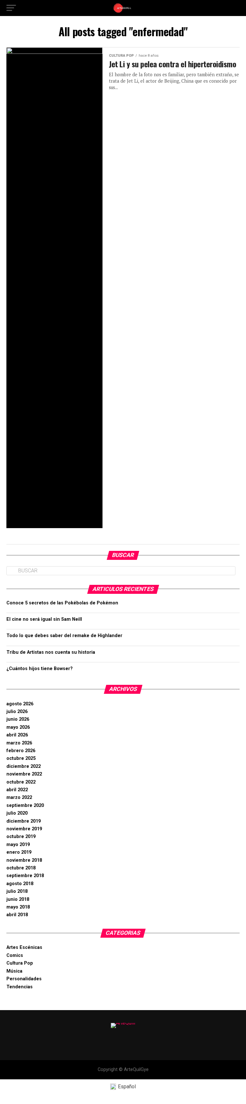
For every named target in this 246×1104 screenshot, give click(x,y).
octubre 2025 (21, 758)
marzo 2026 (19, 743)
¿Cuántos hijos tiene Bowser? (39, 668)
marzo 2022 (19, 797)
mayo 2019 (18, 844)
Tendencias (19, 987)
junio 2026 (17, 719)
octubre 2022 (21, 782)
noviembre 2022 (24, 774)
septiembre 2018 (25, 875)
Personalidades (24, 979)
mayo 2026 (18, 727)
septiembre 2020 (25, 805)
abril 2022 (17, 790)
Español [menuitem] (127, 1086)
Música (14, 971)
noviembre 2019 (24, 829)
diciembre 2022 (23, 766)
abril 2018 (17, 914)
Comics (14, 955)
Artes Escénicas (24, 947)
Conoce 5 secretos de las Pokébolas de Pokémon (62, 603)
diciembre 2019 (23, 821)
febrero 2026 (20, 750)
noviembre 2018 (24, 860)
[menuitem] (123, 1087)
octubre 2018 (21, 868)
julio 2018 (17, 891)
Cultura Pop (19, 963)
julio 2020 (17, 813)
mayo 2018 (18, 907)
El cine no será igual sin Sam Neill (44, 619)
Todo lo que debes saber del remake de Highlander (64, 635)
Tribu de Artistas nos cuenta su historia (50, 652)
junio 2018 (17, 899)
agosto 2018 (19, 883)
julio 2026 (17, 711)
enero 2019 (18, 852)
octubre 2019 (21, 836)
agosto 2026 (19, 704)
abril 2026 (17, 735)
